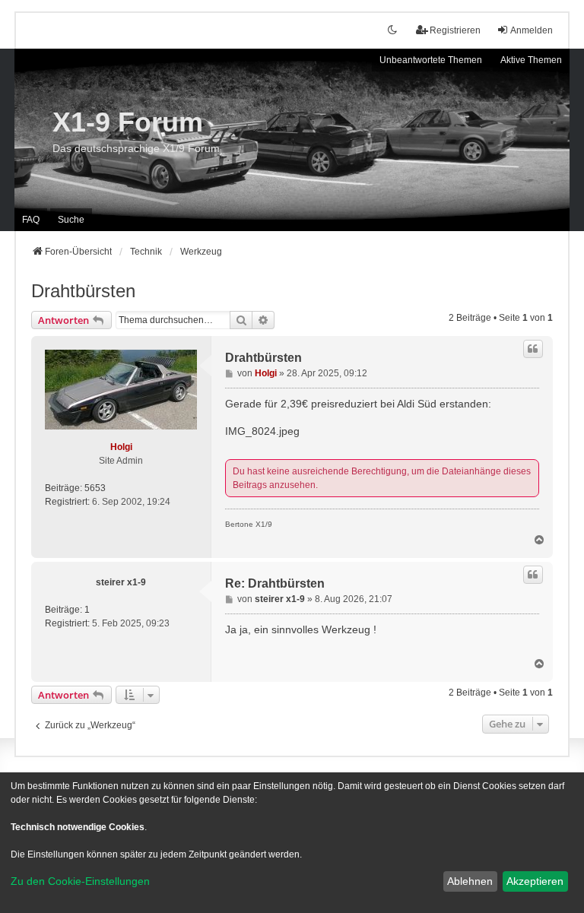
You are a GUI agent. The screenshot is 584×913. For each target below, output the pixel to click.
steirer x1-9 (121, 582)
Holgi (121, 447)
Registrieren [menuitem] (455, 30)
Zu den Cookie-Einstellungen (80, 881)
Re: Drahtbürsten (275, 583)
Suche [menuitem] (71, 219)
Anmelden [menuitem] (531, 30)
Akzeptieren (534, 881)
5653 (95, 488)
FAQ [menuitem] (31, 219)
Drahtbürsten (83, 291)
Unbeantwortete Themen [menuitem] (430, 60)
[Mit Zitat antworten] (533, 349)
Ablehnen (470, 881)
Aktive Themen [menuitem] (531, 60)
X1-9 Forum (127, 122)
